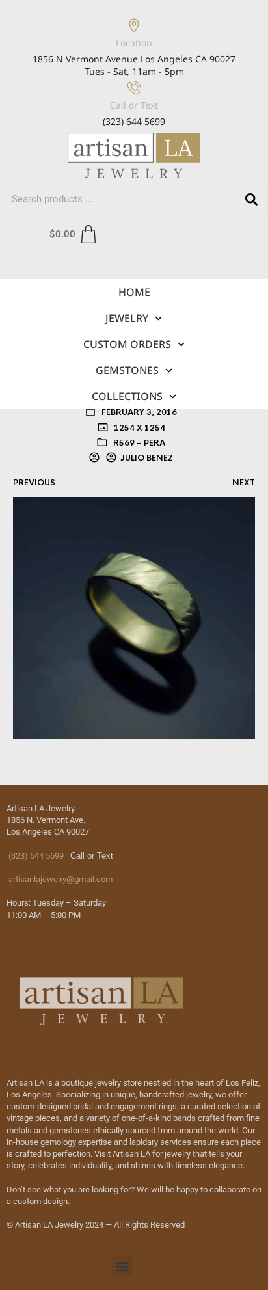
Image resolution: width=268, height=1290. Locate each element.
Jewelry (126, 318)
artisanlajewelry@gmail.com (60, 879)
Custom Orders (127, 344)
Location (134, 42)
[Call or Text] (134, 88)
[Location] (134, 25)
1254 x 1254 (138, 428)
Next (243, 482)
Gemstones (127, 370)
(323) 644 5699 (35, 856)
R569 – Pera (139, 443)
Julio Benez (146, 458)
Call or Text (134, 105)
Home (134, 292)
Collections (127, 396)
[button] (122, 1266)
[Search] (251, 199)
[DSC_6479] (134, 616)
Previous (34, 482)
